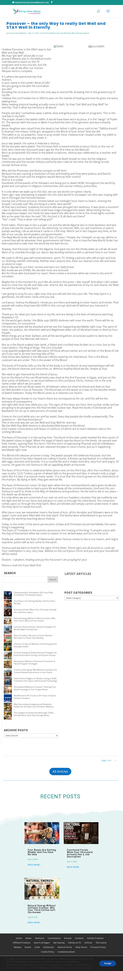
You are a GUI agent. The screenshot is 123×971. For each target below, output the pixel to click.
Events (28, 947)
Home (19, 938)
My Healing (59, 942)
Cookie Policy (47, 951)
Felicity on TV (74, 942)
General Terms (64, 947)
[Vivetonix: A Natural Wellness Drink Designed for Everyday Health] (8, 647)
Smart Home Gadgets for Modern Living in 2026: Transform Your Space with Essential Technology (35, 679)
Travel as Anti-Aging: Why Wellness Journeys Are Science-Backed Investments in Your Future (35, 671)
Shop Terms (81, 947)
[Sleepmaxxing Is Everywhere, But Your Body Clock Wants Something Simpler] (8, 595)
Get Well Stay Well (68, 33)
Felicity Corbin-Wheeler (18, 33)
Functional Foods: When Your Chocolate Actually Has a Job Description (35, 611)
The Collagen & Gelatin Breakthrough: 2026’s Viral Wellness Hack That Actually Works (34, 714)
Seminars (39, 938)
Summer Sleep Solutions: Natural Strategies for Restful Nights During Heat (35, 628)
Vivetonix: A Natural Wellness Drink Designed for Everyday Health (35, 645)
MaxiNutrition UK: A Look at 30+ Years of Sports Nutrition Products (35, 697)
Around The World (47, 33)
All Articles (60, 771)
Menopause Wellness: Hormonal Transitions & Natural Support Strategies (34, 662)
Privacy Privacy (98, 947)
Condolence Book (66, 951)
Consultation (54, 938)
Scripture (85, 33)
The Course (101, 942)
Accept (107, 963)
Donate (67, 938)
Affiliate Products (21, 942)
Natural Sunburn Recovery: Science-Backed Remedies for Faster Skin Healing (33, 636)
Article (57, 33)
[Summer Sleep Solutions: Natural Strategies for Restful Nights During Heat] (8, 630)
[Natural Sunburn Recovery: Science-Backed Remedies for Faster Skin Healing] (8, 638)
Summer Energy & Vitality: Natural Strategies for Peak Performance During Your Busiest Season (35, 654)
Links (37, 947)
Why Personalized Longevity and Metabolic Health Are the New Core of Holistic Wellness (34, 705)
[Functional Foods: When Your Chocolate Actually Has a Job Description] (8, 612)
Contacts (79, 938)
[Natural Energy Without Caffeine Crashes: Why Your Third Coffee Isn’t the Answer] (8, 621)
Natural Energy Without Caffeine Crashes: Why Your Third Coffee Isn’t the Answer (34, 619)
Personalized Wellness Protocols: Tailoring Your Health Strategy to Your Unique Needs (35, 688)
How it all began (42, 942)
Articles (88, 942)
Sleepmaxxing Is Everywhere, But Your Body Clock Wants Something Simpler (33, 593)
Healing (79, 33)
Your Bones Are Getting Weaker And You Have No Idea (34, 602)
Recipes (17, 947)
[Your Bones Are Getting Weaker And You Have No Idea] (8, 604)
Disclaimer (48, 947)
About (28, 938)
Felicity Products (95, 938)
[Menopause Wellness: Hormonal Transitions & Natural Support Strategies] (8, 664)
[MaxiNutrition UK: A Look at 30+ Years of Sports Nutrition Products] (8, 698)
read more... (34, 864)
